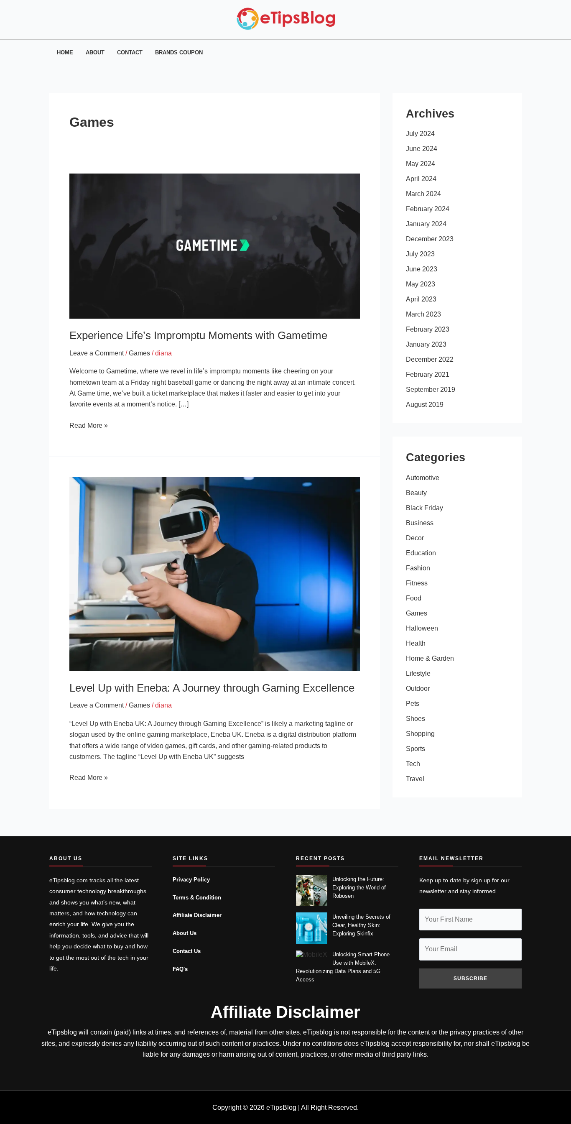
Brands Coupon (179, 52)
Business (419, 522)
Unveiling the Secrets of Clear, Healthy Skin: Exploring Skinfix (361, 925)
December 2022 (430, 359)
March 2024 (423, 193)
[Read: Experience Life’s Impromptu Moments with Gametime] (214, 245)
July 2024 (420, 133)
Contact (130, 52)
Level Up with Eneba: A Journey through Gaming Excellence (211, 688)
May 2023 (420, 284)
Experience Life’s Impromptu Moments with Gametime (198, 335)
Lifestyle (418, 673)
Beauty (416, 492)
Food (413, 598)
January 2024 (426, 223)
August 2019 (425, 404)
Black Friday (424, 507)
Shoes (415, 718)
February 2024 (427, 208)
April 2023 (421, 299)
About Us (184, 933)
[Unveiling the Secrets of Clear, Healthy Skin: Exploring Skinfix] (311, 928)
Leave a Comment (96, 353)
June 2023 (421, 269)
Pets (412, 703)
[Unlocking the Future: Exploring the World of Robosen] (311, 890)
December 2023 (430, 239)
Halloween (422, 628)
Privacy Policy (191, 880)
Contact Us (187, 951)
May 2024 (420, 163)
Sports (415, 748)
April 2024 (421, 178)
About (95, 52)
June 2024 (421, 148)
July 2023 (420, 254)
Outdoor (418, 688)
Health (416, 643)
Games (139, 353)
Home (65, 52)
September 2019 (430, 389)
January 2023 (426, 344)
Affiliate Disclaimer (197, 915)
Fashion (418, 568)
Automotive (422, 477)
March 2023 (423, 314)
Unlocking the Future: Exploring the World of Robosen (359, 887)
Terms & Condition (197, 898)
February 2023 (427, 329)
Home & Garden (430, 658)
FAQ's (180, 969)
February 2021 (427, 374)
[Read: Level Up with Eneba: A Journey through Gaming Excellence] (214, 573)
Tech (413, 763)
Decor (415, 538)
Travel (415, 778)
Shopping (420, 733)
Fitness (417, 583)
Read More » (88, 424)
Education (421, 553)
